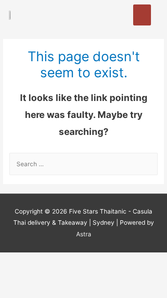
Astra (83, 234)
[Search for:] (83, 164)
